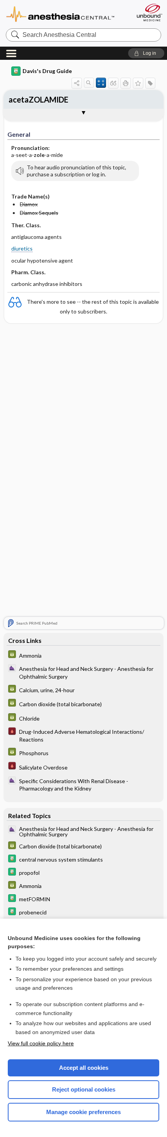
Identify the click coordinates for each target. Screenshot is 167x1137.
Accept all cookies (83, 1067)
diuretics (22, 248)
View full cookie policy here (41, 1043)
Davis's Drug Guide (47, 71)
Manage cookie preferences (83, 1112)
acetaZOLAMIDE (38, 99)
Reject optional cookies (83, 1089)
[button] (146, 53)
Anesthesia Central (67, 13)
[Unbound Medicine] (149, 12)
